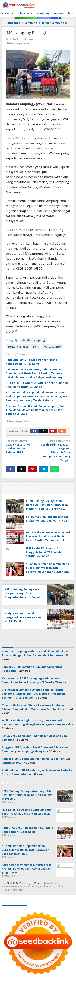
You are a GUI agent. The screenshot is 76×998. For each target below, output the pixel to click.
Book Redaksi (52, 883)
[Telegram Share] (43, 469)
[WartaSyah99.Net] (18, 5)
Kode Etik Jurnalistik (13, 889)
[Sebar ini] (10, 469)
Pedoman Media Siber (14, 886)
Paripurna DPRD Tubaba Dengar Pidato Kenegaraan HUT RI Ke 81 (23, 617)
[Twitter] (43, 431)
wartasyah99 (52, 346)
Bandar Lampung (33, 340)
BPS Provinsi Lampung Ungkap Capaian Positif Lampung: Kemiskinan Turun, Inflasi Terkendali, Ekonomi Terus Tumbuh (33, 693)
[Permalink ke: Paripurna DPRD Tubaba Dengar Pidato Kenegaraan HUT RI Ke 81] (15, 522)
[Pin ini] (32, 469)
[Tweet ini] (21, 469)
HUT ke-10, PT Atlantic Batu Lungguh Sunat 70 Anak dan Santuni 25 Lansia (44, 552)
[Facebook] (34, 431)
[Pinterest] (53, 431)
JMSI (36, 346)
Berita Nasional (18, 346)
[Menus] (71, 5)
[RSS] (62, 431)
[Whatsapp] (54, 469)
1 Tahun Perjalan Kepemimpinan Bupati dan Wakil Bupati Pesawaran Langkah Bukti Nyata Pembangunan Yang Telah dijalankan (36, 396)
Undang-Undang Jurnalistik (46, 886)
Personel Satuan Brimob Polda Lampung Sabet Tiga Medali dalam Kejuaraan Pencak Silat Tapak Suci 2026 (37, 410)
